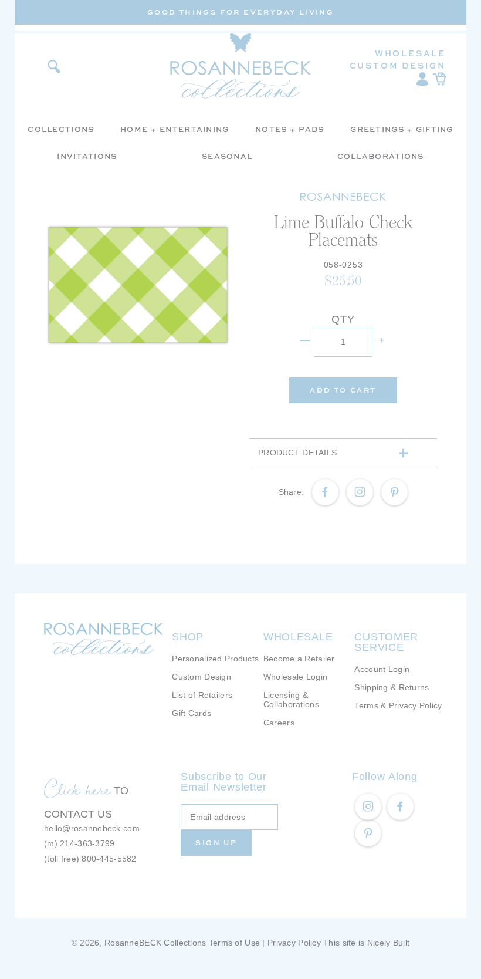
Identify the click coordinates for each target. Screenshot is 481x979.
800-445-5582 (109, 858)
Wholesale (410, 53)
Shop (188, 637)
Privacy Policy (294, 942)
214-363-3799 (87, 843)
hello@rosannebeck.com (92, 828)
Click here (77, 789)
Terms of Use (234, 942)
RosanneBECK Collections (155, 942)
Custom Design (398, 65)
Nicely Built (388, 942)
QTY (342, 319)
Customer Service (386, 642)
